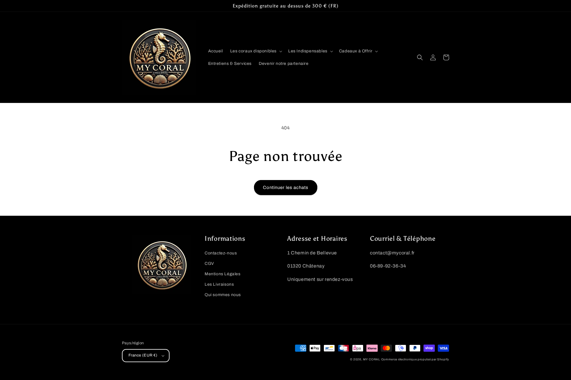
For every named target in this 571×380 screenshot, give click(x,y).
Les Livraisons (219, 284)
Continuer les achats (285, 187)
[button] (256, 51)
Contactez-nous (221, 253)
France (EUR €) (143, 355)
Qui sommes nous (223, 295)
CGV (209, 263)
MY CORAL (371, 359)
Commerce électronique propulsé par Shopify (415, 359)
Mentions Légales (223, 274)
